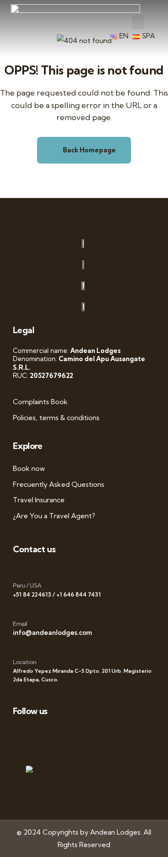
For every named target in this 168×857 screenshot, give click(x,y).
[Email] (16, 610)
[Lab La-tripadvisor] (22, 755)
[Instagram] (100, 733)
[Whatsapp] (22, 733)
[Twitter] (61, 733)
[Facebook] (41, 733)
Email (20, 624)
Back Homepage (89, 150)
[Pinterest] (119, 733)
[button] (138, 22)
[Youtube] (80, 733)
